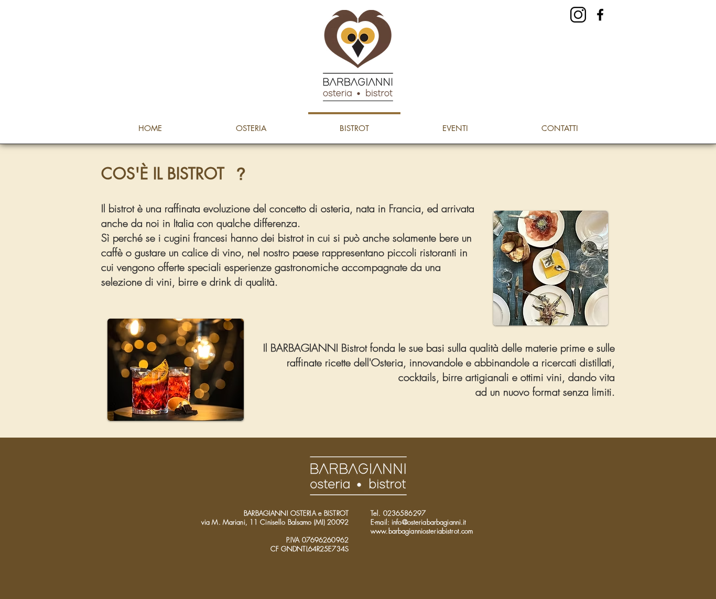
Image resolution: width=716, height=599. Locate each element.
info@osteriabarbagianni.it (429, 522)
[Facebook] (600, 15)
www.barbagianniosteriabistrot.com (422, 531)
